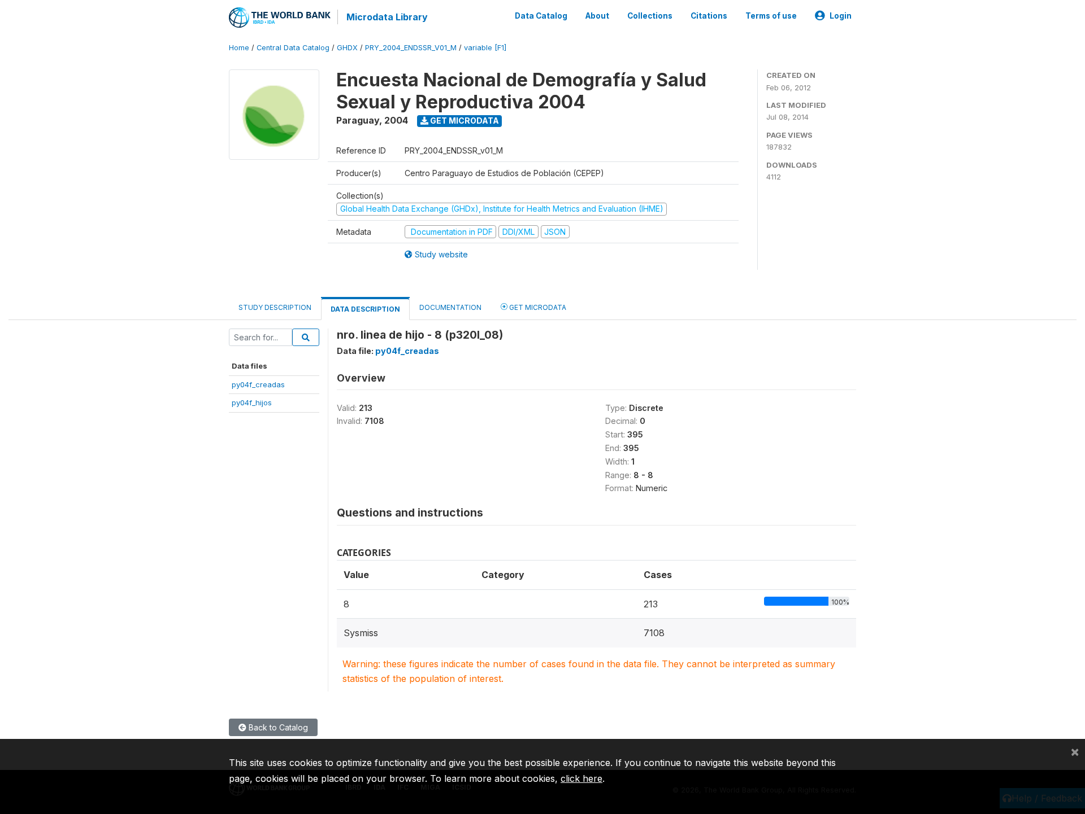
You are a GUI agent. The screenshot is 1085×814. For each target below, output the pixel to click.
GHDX (347, 47)
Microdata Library (387, 17)
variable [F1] (485, 47)
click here (581, 778)
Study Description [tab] (274, 307)
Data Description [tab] (365, 309)
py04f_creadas (258, 384)
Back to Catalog (277, 727)
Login (841, 15)
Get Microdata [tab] (536, 307)
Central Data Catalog (293, 47)
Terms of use (771, 15)
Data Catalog (541, 15)
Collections (649, 15)
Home (239, 47)
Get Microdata (463, 120)
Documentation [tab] (450, 307)
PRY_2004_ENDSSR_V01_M (411, 47)
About (597, 15)
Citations (709, 15)
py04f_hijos (252, 402)
